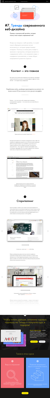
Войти (47, 1)
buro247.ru (33, 134)
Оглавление (25, 393)
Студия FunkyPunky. (28, 294)
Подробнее (42, 341)
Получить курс (34, 341)
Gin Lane (27, 249)
